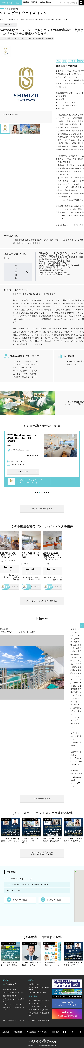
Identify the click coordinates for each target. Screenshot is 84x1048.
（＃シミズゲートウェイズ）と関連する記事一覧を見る (42, 853)
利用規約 (55, 1032)
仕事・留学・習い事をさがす (38, 1000)
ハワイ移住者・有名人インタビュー (38, 1014)
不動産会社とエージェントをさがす (31, 20)
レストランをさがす (35, 1003)
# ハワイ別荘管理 (17, 38)
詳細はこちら (10, 586)
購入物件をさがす (9, 989)
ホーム (2, 20)
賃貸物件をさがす (9, 996)
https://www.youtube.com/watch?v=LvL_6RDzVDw (76, 780)
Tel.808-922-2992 (14, 891)
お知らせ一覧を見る (42, 798)
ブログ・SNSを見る (20, 900)
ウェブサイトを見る (54, 900)
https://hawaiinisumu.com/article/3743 (76, 761)
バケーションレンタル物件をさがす (13, 1000)
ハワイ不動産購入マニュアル (13, 1020)
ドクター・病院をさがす (37, 992)
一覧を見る (8, 24)
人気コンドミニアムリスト (13, 1004)
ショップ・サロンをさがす (38, 1006)
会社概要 (6, 1032)
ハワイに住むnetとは (68, 3)
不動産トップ (11, 20)
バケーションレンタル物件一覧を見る (42, 601)
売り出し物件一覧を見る (42, 508)
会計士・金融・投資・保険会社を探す (38, 988)
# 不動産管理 (49, 38)
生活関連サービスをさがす (38, 1010)
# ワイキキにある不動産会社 (34, 38)
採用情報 (18, 1032)
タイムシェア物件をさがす (13, 993)
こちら (75, 404)
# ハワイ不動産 (5, 38)
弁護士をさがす (34, 984)
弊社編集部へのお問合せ (37, 1032)
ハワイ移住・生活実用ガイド (38, 1020)
